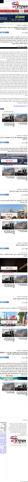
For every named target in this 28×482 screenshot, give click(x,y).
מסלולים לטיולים (3, 439)
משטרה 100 (24, 13)
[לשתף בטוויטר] (3, 32)
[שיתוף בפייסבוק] (7, 32)
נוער (1, 432)
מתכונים (1, 440)
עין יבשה (4, 444)
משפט (18, 13)
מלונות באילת (3, 436)
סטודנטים (2, 449)
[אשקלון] (18, 9)
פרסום (3, 453)
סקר (5, 426)
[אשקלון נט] (24, 420)
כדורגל (5, 430)
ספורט (5, 426)
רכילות (5, 428)
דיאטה (5, 440)
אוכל (5, 423)
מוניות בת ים (3, 450)
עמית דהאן (23, 361)
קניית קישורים (3, 434)
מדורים (5, 432)
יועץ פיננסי (4, 445)
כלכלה (14, 13)
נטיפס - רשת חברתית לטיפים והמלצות (18, 445)
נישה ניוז (4, 438)
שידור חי (16, 11)
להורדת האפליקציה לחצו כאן (20, 106)
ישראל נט (4, 448)
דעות (5, 431)
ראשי (26, 11)
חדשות (21, 11)
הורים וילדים (4, 441)
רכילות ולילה (3, 427)
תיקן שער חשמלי (3, 452)
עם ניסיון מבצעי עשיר (21, 306)
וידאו (3, 11)
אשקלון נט (24, 25)
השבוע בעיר (9, 11)
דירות (2, 443)
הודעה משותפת (22, 146)
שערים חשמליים (3, 437)
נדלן (2, 423)
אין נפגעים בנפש (22, 252)
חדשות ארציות (8, 13)
